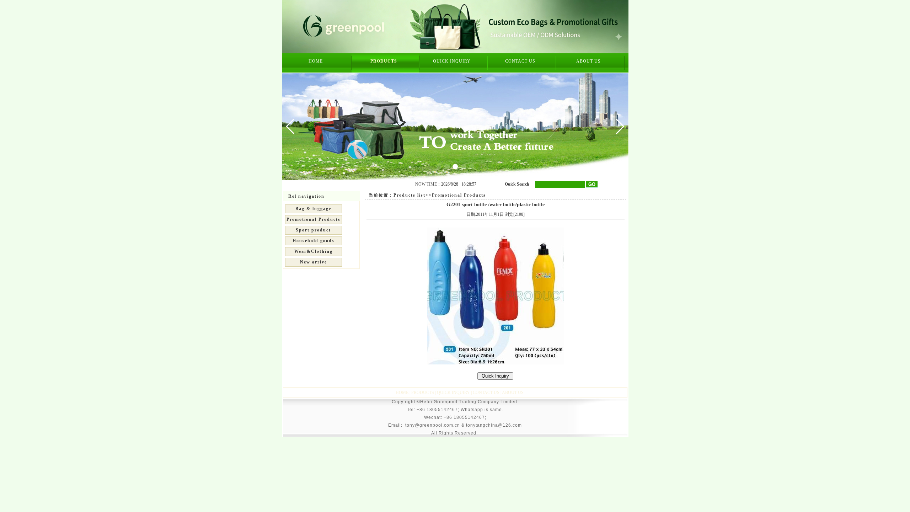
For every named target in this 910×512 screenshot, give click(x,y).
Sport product (313, 230)
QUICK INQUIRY (452, 61)
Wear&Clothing (313, 251)
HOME (316, 61)
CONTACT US (520, 61)
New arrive (313, 262)
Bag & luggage (313, 208)
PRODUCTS (383, 61)
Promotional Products (314, 219)
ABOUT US (588, 61)
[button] (620, 126)
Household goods (313, 240)
